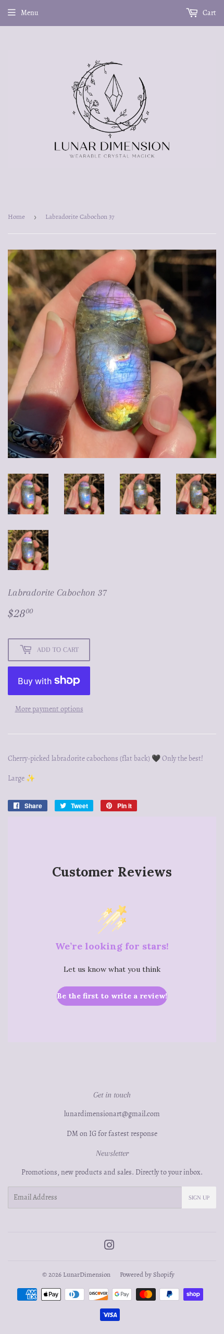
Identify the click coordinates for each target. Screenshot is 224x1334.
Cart (208, 13)
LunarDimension (86, 1274)
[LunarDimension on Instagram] (109, 1247)
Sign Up (199, 1197)
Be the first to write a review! (112, 995)
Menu (30, 13)
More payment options (49, 709)
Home (16, 216)
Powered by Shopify (147, 1274)
